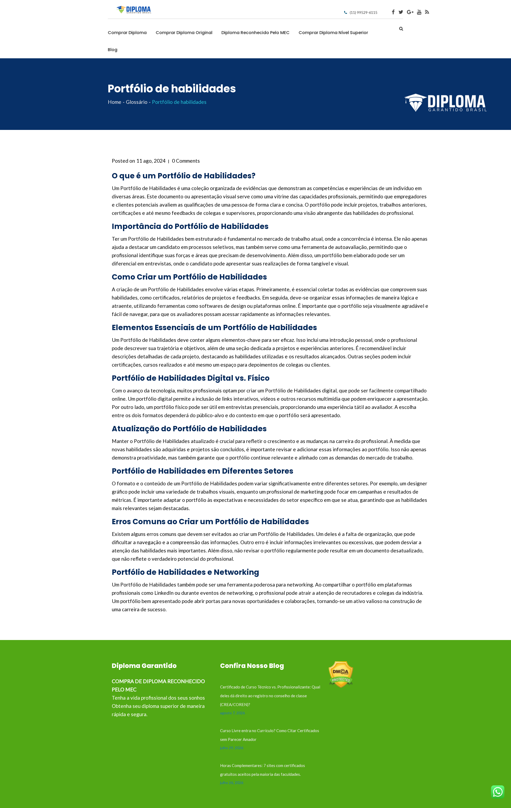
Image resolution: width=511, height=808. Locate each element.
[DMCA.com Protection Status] (341, 674)
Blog (112, 50)
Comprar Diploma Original (184, 33)
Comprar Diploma (127, 33)
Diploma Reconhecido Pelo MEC (255, 33)
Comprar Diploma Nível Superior (333, 33)
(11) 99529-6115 (363, 12)
